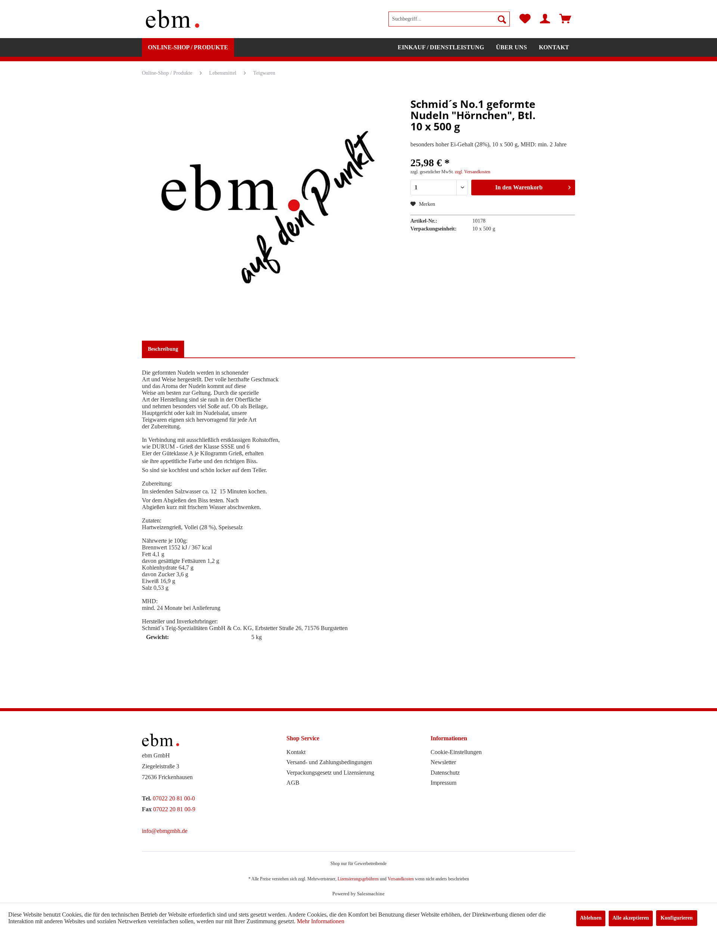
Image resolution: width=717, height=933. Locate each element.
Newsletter (443, 762)
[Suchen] (502, 19)
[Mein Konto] (545, 19)
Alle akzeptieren (630, 918)
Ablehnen (591, 918)
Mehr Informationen (320, 921)
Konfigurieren (677, 918)
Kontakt (295, 752)
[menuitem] (449, 19)
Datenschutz (445, 772)
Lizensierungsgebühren (358, 878)
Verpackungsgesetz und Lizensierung (330, 772)
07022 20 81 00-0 (174, 798)
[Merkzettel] (525, 19)
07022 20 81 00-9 (174, 809)
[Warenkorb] (565, 19)
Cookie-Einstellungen (456, 752)
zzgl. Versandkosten (472, 171)
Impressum (443, 782)
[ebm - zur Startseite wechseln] (172, 19)
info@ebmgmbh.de (164, 831)
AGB (292, 782)
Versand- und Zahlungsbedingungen (329, 762)
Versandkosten (401, 878)
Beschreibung (163, 349)
